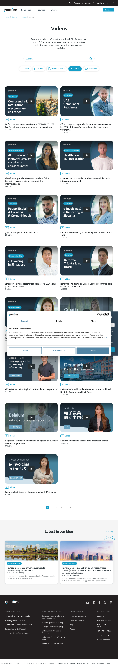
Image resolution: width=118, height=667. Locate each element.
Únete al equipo (103, 639)
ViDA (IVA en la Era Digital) (52, 627)
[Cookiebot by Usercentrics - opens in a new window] (99, 314)
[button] (112, 538)
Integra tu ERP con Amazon (52, 644)
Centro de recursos (19, 17)
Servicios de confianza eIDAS (16, 633)
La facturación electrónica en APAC (53, 638)
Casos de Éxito (58, 69)
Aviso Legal (81, 663)
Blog (71, 625)
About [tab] (93, 321)
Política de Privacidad (95, 663)
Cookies (109, 663)
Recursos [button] (41, 10)
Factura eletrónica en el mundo (17, 616)
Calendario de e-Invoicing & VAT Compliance (53, 617)
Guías (40, 69)
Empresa (55, 10)
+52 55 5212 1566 (104, 635)
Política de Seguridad (66, 663)
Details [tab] (59, 321)
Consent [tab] (24, 321)
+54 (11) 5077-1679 (103, 625)
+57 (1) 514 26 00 (104, 631)
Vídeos (77, 69)
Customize (57, 351)
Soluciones (26, 10)
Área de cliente (99, 3)
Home (7, 17)
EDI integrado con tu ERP (15, 620)
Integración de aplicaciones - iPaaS (18, 625)
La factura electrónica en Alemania (51, 632)
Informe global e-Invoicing (52, 622)
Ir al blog (109, 532)
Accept (93, 351)
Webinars (93, 69)
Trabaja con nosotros (82, 3)
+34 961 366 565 (104, 620)
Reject (25, 351)
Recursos (25, 69)
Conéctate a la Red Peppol (15, 629)
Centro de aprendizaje (78, 616)
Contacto (108, 10)
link (105, 338)
